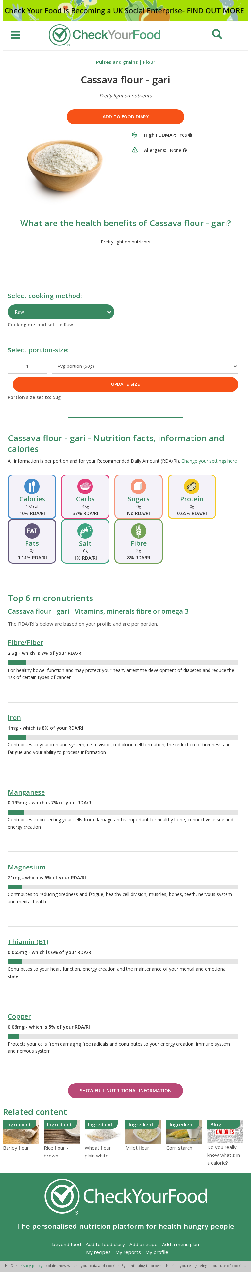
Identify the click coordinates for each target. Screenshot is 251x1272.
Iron (14, 717)
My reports (128, 1252)
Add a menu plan (180, 1244)
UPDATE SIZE (125, 384)
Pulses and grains (117, 62)
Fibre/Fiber (25, 642)
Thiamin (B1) (28, 941)
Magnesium (26, 867)
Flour (149, 62)
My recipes (98, 1252)
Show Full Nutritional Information (126, 1090)
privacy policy (30, 1265)
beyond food (66, 1244)
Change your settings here (209, 461)
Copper (19, 1016)
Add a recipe (143, 1244)
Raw (19, 312)
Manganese (26, 792)
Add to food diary (126, 117)
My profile (156, 1252)
